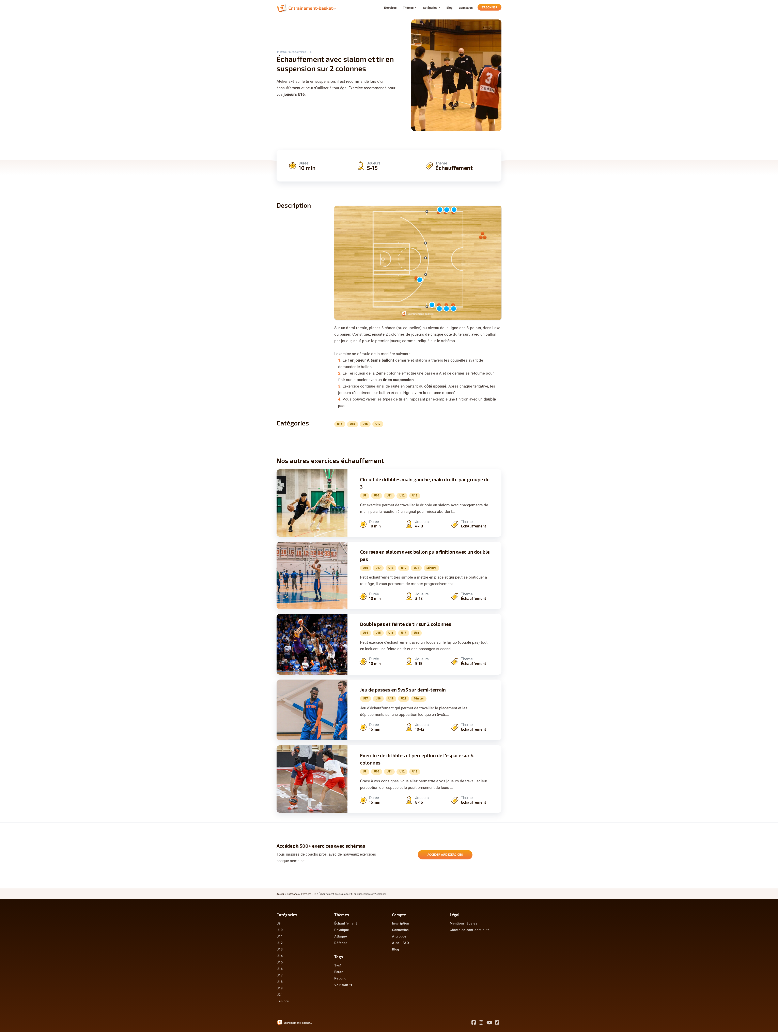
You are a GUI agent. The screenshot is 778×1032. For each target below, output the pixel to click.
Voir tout (341, 985)
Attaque (340, 936)
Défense (341, 943)
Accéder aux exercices (445, 854)
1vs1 (338, 965)
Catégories (293, 894)
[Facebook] (475, 1023)
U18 (280, 982)
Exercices (390, 7)
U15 (280, 962)
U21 (280, 995)
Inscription (400, 923)
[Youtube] (490, 1023)
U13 (280, 949)
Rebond (340, 978)
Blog (449, 7)
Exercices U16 (308, 894)
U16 (280, 969)
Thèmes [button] (408, 7)
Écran (338, 972)
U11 (280, 936)
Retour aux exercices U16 (295, 52)
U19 (280, 988)
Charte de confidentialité (470, 930)
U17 (280, 975)
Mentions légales (463, 923)
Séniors (283, 1001)
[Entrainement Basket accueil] (306, 8)
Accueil (280, 894)
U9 (279, 923)
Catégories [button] (430, 7)
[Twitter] (498, 1023)
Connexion (466, 7)
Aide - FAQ (400, 943)
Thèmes (341, 914)
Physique (341, 930)
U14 (280, 956)
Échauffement (345, 923)
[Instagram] (482, 1023)
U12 (280, 943)
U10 (280, 930)
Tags (338, 956)
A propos (399, 936)
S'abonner (489, 7)
